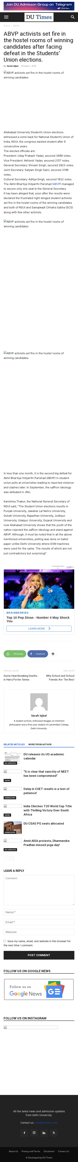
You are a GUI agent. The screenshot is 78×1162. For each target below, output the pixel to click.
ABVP (56, 184)
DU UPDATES (10, 763)
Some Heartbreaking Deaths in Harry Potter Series (20, 677)
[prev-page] (6, 858)
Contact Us (63, 1151)
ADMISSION (10, 797)
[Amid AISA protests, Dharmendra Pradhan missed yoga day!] (13, 845)
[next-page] (11, 858)
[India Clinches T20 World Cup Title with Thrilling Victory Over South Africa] (13, 810)
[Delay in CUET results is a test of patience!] (13, 793)
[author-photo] (39, 710)
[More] (53, 653)
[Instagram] (34, 1132)
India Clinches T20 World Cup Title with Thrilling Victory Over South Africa (48, 810)
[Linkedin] (44, 1133)
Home (7, 25)
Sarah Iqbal (12, 66)
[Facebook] (24, 1133)
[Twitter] (53, 1133)
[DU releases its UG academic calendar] (13, 758)
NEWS (16, 25)
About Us (13, 1151)
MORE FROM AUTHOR (40, 744)
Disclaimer (49, 1151)
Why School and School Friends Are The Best (60, 677)
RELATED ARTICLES (14, 744)
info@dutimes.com (46, 1122)
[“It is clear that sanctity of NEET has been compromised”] (13, 776)
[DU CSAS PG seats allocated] (13, 827)
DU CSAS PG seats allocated (44, 823)
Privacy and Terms (31, 1151)
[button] (6, 17)
